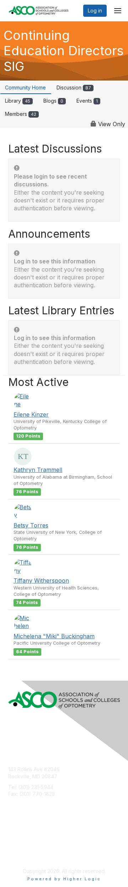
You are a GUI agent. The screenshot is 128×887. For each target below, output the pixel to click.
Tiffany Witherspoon (41, 580)
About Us (19, 841)
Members (20, 114)
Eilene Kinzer (31, 414)
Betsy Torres (31, 525)
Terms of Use (24, 848)
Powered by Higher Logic (64, 878)
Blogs (53, 101)
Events (87, 101)
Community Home (25, 87)
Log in (95, 10)
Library (17, 101)
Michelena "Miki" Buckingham (54, 636)
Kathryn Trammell (38, 469)
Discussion (74, 87)
